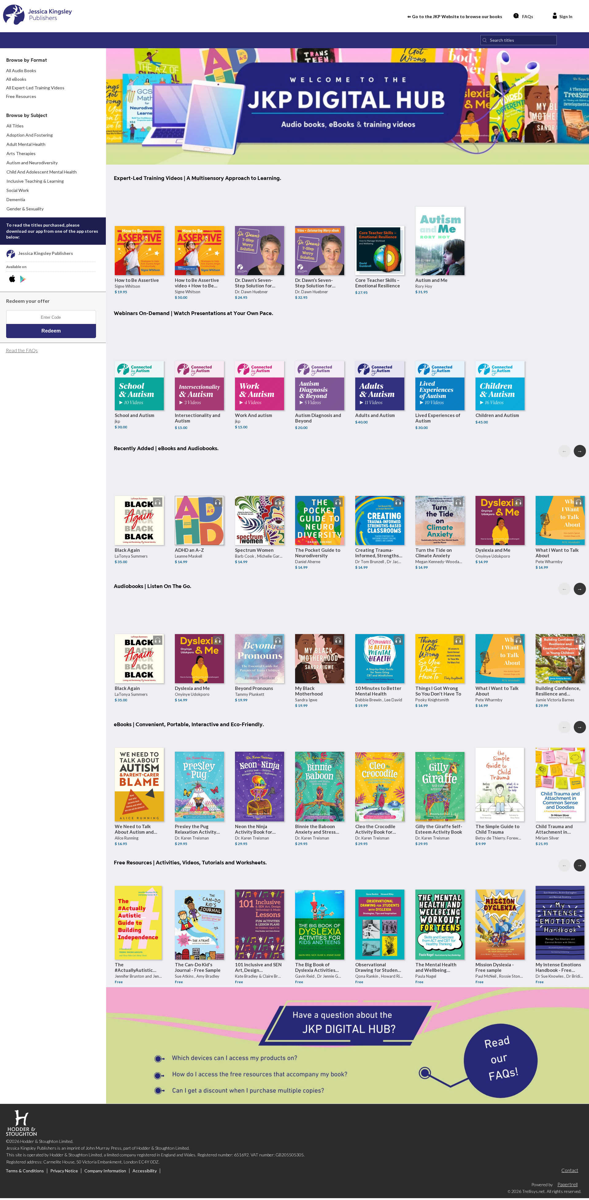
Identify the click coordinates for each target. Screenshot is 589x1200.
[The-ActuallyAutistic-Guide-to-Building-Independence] (139, 910)
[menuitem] (53, 135)
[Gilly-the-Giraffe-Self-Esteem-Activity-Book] (439, 772)
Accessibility (145, 1170)
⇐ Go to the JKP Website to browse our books (454, 16)
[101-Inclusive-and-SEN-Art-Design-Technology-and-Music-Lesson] (259, 910)
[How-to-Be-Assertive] (139, 226)
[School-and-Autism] (139, 361)
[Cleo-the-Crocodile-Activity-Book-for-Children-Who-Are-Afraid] (379, 772)
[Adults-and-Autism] (379, 361)
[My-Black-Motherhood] (319, 634)
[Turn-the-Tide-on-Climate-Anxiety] (439, 496)
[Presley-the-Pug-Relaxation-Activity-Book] (199, 772)
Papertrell (567, 1184)
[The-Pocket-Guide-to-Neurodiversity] (319, 496)
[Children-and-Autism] (500, 361)
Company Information (105, 1170)
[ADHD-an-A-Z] (199, 496)
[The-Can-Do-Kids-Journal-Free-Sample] (199, 910)
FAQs (527, 16)
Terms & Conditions (25, 1170)
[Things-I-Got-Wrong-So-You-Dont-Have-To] (439, 634)
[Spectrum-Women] (259, 496)
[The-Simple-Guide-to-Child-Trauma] (500, 772)
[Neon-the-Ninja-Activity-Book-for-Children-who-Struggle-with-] (259, 772)
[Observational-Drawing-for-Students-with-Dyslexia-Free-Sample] (379, 910)
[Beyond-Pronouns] (259, 634)
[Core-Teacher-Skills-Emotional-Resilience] (379, 226)
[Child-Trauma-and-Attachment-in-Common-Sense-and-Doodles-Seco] (560, 772)
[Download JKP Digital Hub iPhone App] (13, 279)
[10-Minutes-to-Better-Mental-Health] (379, 634)
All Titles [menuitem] (15, 125)
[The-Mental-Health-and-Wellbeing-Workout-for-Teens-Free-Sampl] (439, 910)
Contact (569, 1170)
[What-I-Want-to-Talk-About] (560, 496)
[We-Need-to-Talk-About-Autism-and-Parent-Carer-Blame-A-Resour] (139, 772)
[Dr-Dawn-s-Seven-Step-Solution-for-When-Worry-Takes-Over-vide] (319, 226)
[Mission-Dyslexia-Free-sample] (500, 910)
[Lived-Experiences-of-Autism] (439, 361)
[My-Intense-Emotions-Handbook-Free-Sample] (560, 910)
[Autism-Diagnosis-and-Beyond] (319, 361)
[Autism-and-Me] (439, 226)
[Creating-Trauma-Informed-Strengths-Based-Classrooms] (379, 496)
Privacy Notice (64, 1170)
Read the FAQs (22, 350)
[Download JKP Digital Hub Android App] (23, 279)
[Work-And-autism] (259, 361)
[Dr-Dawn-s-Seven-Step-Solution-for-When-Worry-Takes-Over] (259, 226)
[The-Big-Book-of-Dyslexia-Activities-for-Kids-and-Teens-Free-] (319, 910)
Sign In (565, 16)
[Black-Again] (139, 496)
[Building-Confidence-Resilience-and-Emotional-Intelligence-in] (560, 634)
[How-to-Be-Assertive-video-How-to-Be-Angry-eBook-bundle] (199, 226)
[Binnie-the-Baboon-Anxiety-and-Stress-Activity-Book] (319, 772)
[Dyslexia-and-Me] (500, 496)
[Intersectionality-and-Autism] (199, 361)
